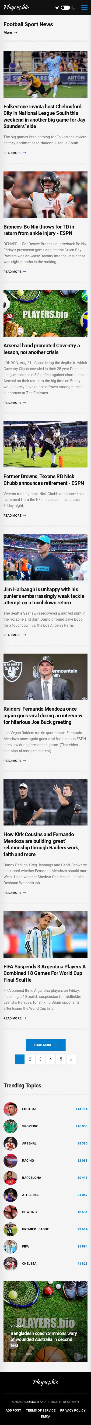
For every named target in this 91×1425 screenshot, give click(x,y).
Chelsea (29, 1263)
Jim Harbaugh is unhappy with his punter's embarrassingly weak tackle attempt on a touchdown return (44, 596)
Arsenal (29, 1143)
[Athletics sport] (11, 1194)
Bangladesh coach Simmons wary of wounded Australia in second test (43, 1339)
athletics (30, 1195)
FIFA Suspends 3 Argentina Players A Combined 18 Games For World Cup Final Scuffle (45, 973)
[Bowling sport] (11, 1212)
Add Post (13, 1410)
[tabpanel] (46, 1321)
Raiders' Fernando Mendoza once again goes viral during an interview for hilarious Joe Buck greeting (43, 715)
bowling (29, 1212)
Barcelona (31, 1178)
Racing (28, 1160)
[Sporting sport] (11, 1126)
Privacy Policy (73, 1410)
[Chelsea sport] (11, 1263)
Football (30, 1109)
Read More (13, 153)
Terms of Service (41, 1410)
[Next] (71, 1059)
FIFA (25, 1246)
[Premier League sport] (11, 1229)
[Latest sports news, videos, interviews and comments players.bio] (16, 7)
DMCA (45, 1416)
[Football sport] (11, 1109)
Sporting (30, 1126)
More (8, 32)
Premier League (35, 1229)
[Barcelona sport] (11, 1177)
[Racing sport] (11, 1160)
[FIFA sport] (11, 1246)
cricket (17, 1325)
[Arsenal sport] (11, 1143)
